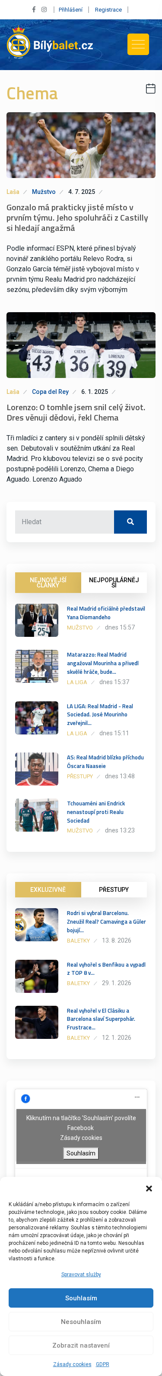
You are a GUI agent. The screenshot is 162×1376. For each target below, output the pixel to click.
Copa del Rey (50, 391)
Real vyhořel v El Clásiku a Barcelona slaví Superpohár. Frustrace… (101, 1019)
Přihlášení (71, 9)
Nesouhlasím (81, 1322)
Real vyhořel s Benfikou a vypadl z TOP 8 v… (106, 968)
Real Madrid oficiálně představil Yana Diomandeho (106, 612)
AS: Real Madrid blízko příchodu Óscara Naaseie (105, 761)
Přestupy (80, 776)
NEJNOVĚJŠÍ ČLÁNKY (48, 583)
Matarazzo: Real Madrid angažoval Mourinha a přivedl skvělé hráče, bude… (103, 663)
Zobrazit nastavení (81, 1345)
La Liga (77, 682)
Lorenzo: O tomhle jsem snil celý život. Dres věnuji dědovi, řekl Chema (75, 412)
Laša (12, 191)
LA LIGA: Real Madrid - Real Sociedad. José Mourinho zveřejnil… (100, 715)
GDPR (102, 1364)
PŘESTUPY (114, 889)
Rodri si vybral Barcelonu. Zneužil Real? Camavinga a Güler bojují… (106, 921)
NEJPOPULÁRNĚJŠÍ (114, 583)
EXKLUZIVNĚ (48, 889)
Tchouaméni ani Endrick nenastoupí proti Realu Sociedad (96, 812)
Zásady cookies (72, 1364)
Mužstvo (44, 191)
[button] (149, 1187)
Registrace (108, 9)
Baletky (78, 940)
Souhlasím (81, 1298)
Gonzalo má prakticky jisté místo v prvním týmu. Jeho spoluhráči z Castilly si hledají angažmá (77, 217)
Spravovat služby (81, 1275)
